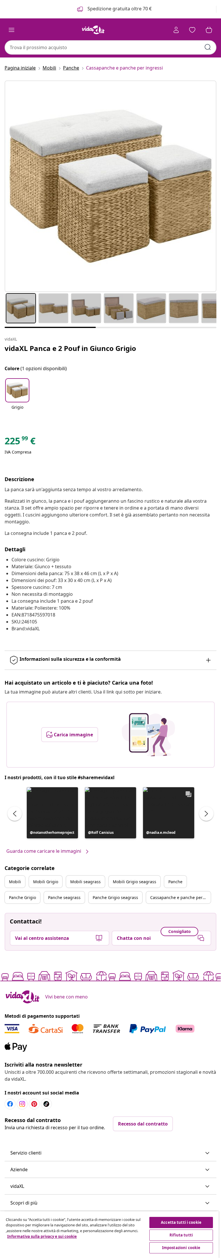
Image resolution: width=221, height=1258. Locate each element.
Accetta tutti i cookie (181, 1222)
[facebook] (10, 1104)
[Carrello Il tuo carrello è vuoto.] (209, 29)
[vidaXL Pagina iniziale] (93, 30)
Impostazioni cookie (181, 1247)
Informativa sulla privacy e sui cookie (42, 1236)
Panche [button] (175, 881)
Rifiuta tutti (181, 1235)
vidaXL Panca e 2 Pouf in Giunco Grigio (70, 348)
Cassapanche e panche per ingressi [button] (180, 897)
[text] (20, 442)
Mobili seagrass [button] (85, 881)
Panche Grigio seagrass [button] (115, 897)
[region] (109, 1234)
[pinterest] (34, 1104)
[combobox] (110, 47)
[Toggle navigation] (11, 30)
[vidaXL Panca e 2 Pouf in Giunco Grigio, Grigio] (110, 186)
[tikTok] (46, 1104)
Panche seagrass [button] (64, 897)
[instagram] (22, 1104)
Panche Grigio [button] (22, 897)
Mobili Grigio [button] (45, 881)
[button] (17, 398)
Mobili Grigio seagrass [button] (134, 881)
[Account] (176, 29)
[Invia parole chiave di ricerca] (207, 47)
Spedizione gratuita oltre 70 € (119, 8)
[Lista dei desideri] (192, 29)
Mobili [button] (15, 881)
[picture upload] (148, 734)
